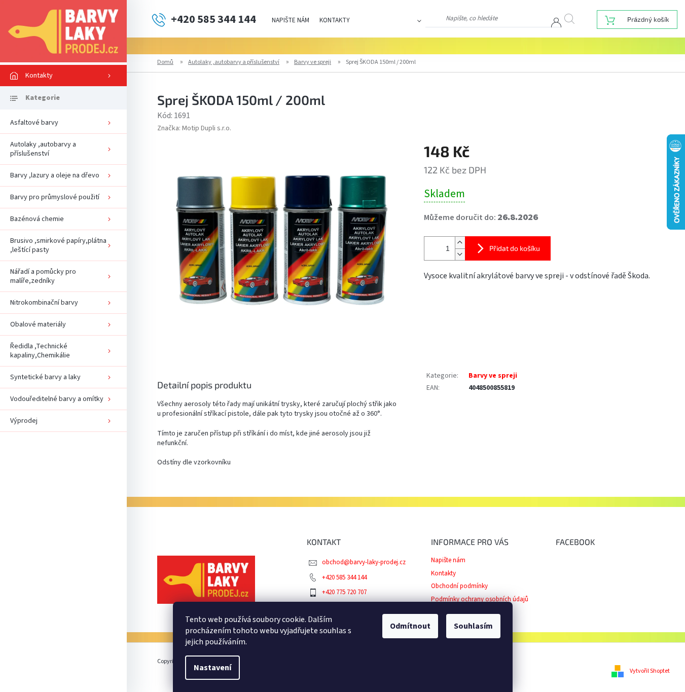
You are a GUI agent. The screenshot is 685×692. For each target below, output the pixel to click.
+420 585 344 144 (344, 577)
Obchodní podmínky (459, 586)
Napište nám (290, 20)
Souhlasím (473, 626)
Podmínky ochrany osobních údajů (479, 599)
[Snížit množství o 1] (460, 254)
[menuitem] (63, 75)
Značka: (194, 128)
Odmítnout (410, 626)
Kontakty (334, 20)
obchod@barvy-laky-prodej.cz (364, 562)
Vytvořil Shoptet (650, 671)
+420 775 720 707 (344, 592)
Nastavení (212, 667)
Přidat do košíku (514, 248)
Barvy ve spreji (492, 376)
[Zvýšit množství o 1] (460, 242)
